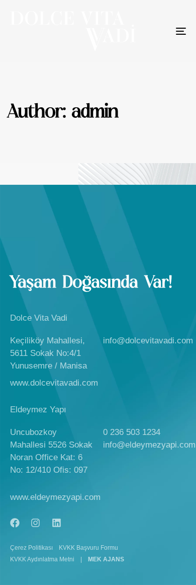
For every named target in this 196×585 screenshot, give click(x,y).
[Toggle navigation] (156, 31)
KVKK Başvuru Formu (88, 547)
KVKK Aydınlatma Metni (42, 559)
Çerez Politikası (31, 547)
